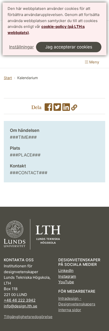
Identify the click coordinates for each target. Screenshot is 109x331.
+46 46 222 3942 (19, 300)
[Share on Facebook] (48, 108)
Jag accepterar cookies (68, 46)
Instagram (67, 276)
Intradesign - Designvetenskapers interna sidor (76, 304)
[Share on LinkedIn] (66, 108)
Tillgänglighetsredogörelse (27, 316)
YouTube (66, 282)
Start (8, 78)
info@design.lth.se (20, 306)
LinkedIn (66, 270)
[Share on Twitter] (57, 108)
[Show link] (74, 108)
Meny (93, 62)
